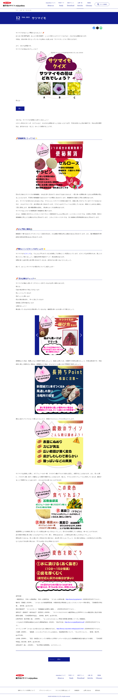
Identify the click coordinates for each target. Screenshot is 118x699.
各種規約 (76, 690)
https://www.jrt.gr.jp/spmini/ (74, 599)
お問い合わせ (87, 690)
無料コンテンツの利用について (26, 690)
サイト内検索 (103, 4)
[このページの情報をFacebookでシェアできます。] (94, 28)
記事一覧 (80, 4)
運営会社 (97, 690)
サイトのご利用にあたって (63, 690)
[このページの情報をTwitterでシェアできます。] (97, 28)
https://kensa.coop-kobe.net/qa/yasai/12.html (70, 628)
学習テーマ (61, 4)
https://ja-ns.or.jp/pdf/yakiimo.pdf (74, 622)
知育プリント (70, 4)
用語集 (89, 4)
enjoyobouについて (50, 4)
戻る (58, 659)
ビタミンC (27, 253)
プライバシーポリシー (45, 690)
